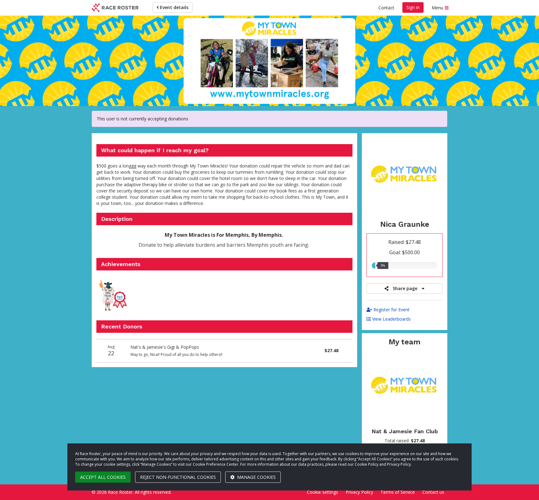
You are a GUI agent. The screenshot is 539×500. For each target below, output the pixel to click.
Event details (173, 7)
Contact (386, 8)
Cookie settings (322, 492)
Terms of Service (398, 492)
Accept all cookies (103, 477)
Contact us (433, 492)
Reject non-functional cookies (178, 477)
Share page (405, 288)
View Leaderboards (391, 319)
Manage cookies (256, 477)
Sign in (413, 7)
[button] (113, 295)
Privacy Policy (359, 492)
